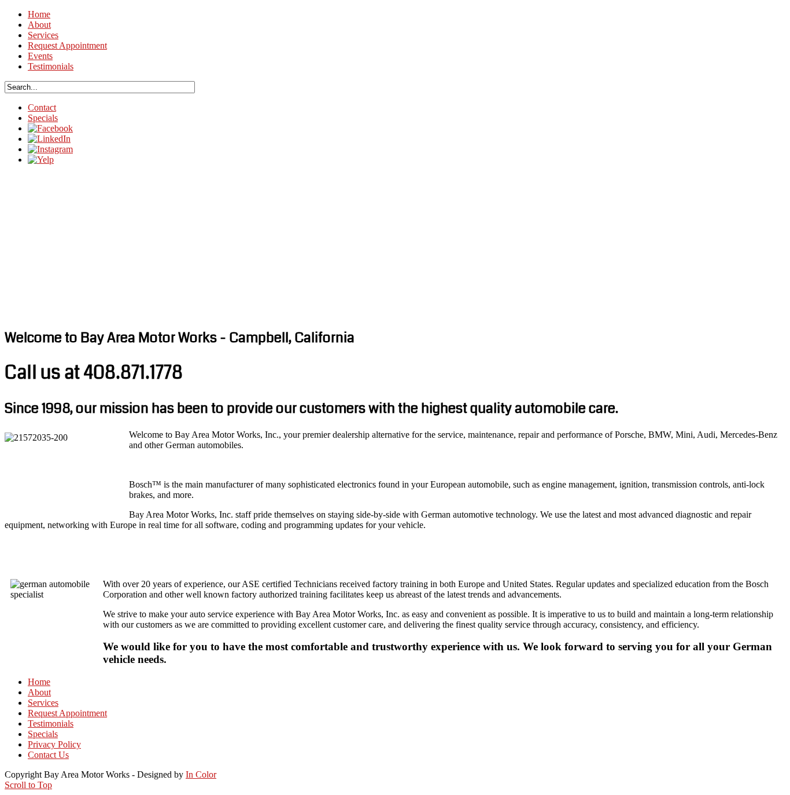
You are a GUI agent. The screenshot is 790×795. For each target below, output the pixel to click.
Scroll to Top (28, 785)
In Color (201, 774)
